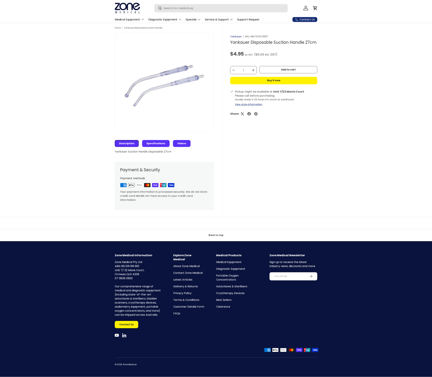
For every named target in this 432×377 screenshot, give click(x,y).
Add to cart (288, 69)
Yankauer (236, 36)
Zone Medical (130, 364)
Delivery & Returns (185, 286)
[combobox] (221, 8)
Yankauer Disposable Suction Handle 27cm (144, 28)
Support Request (248, 19)
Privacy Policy (182, 293)
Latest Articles (182, 280)
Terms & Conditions (186, 300)
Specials (191, 19)
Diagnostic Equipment (162, 19)
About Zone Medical (186, 266)
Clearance (223, 307)
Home (118, 28)
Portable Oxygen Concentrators (227, 278)
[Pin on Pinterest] (255, 113)
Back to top (216, 235)
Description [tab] (126, 143)
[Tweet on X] (242, 113)
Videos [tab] (181, 143)
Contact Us (126, 324)
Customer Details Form (188, 307)
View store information (248, 104)
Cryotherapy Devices (230, 293)
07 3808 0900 (124, 278)
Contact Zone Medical (188, 273)
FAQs (176, 313)
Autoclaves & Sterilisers (231, 286)
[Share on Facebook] (249, 113)
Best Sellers (224, 300)
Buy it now (273, 80)
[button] (315, 8)
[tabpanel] (164, 152)
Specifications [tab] (155, 143)
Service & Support (217, 19)
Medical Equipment (127, 19)
